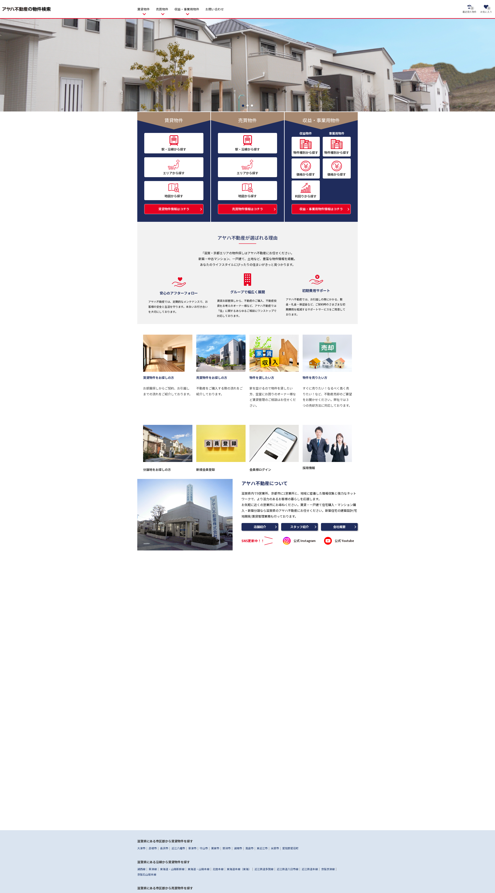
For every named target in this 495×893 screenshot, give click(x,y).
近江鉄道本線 (310, 869)
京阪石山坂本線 (146, 874)
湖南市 (238, 848)
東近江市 (262, 848)
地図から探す (174, 196)
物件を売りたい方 (315, 377)
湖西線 (141, 869)
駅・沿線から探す (173, 149)
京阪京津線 (328, 869)
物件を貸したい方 (261, 377)
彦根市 (153, 848)
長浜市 (164, 848)
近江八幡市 (178, 848)
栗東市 (215, 848)
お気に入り (486, 10)
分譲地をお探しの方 (157, 469)
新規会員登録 (205, 469)
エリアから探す (174, 173)
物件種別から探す (305, 152)
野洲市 (227, 848)
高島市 (249, 848)
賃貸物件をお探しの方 (158, 377)
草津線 (153, 869)
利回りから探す (306, 196)
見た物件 (469, 10)
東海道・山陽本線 (198, 869)
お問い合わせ (214, 9)
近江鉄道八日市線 (287, 869)
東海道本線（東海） (239, 869)
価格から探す (305, 174)
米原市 (275, 848)
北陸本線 (218, 869)
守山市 (204, 848)
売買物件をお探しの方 (211, 377)
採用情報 (309, 467)
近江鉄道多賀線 (263, 869)
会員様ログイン (260, 469)
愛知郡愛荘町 (290, 848)
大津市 (141, 848)
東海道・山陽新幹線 (172, 869)
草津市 (192, 848)
